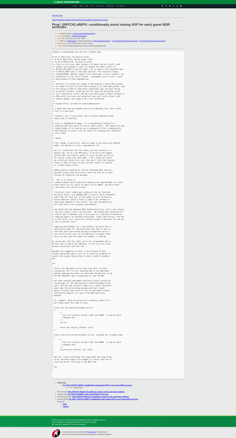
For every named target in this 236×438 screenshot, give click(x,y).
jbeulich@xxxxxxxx (79, 36)
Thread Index (102, 20)
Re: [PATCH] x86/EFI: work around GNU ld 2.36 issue (88, 394)
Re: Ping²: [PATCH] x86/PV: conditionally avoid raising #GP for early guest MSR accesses (97, 385)
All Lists (59, 16)
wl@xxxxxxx (71, 41)
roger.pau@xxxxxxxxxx (101, 41)
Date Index (93, 20)
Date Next (64, 20)
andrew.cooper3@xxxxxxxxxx (84, 34)
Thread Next (83, 20)
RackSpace (91, 432)
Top (53, 16)
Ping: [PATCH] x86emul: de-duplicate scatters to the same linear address (96, 392)
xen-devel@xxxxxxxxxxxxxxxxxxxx (125, 41)
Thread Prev (73, 20)
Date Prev (56, 20)
